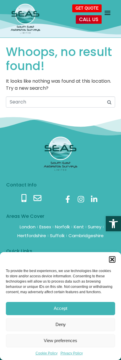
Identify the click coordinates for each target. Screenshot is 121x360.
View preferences (60, 340)
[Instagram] (81, 199)
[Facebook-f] (67, 199)
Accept (60, 308)
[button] (113, 223)
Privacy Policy (71, 353)
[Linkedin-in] (94, 199)
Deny (61, 324)
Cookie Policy (47, 353)
